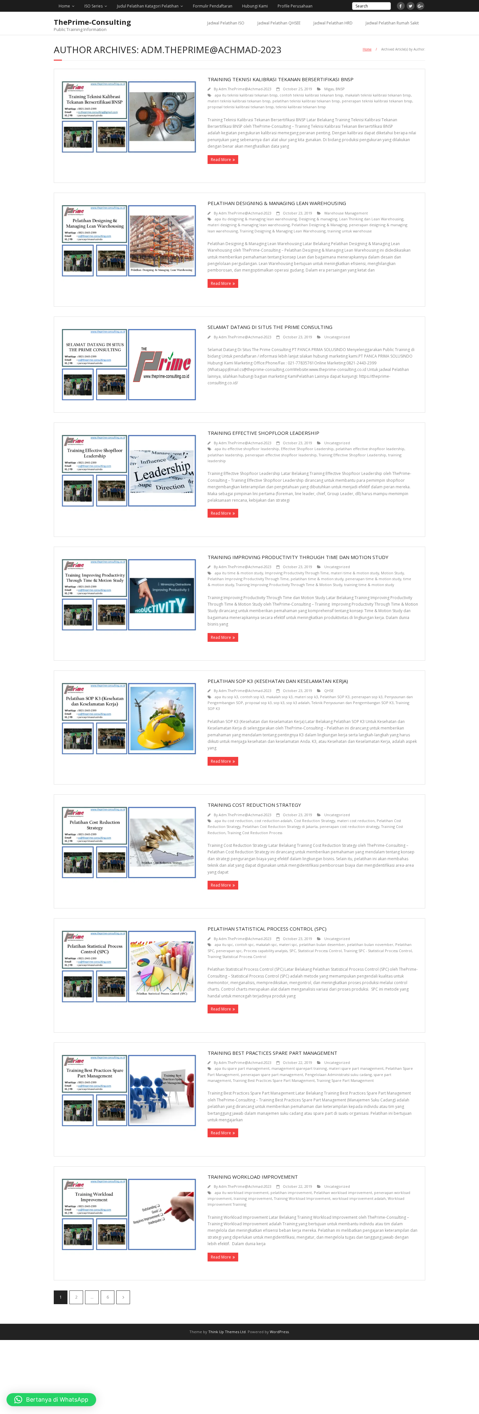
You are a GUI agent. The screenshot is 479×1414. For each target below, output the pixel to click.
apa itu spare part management (242, 1068)
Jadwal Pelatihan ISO (225, 23)
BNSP (340, 88)
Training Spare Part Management (345, 1080)
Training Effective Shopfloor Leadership (263, 433)
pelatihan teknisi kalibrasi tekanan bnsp (306, 100)
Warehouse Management (346, 213)
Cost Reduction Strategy (314, 820)
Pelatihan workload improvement (343, 1192)
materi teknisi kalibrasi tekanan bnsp (239, 100)
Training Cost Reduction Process (254, 832)
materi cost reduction (356, 820)
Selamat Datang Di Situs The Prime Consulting (270, 327)
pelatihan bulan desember (322, 944)
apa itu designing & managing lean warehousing (256, 218)
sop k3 (279, 702)
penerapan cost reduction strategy (349, 826)
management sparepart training (299, 1068)
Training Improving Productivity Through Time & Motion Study (289, 584)
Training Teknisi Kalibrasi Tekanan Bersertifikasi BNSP (281, 79)
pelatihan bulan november (370, 944)
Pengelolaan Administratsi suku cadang (338, 1074)
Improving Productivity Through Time (297, 572)
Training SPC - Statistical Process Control (378, 950)
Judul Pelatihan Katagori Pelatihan (148, 6)
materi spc (288, 944)
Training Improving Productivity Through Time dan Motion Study (298, 557)
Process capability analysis (265, 950)
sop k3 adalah (298, 702)
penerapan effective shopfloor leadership (281, 454)
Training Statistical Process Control (237, 956)
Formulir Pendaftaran (212, 6)
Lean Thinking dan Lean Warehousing (371, 218)
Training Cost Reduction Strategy (254, 805)
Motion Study (392, 572)
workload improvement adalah (359, 1198)
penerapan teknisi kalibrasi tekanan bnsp (377, 100)
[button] (51, 1399)
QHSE (329, 690)
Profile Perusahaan (295, 6)
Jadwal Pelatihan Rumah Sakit (392, 23)
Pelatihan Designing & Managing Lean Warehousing (277, 203)
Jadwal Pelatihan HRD (333, 23)
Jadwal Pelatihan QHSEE (278, 23)
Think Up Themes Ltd (227, 1331)
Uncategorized (337, 336)
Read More (221, 159)
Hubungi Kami (255, 6)
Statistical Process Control (320, 950)
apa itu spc (224, 944)
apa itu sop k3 (226, 696)
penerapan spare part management (272, 1074)
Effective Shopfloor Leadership (307, 448)
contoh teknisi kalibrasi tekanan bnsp (311, 95)
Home (64, 6)
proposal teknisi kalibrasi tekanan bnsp (241, 106)
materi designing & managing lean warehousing (249, 224)
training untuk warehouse (349, 230)
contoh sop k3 (252, 696)
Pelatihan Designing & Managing (319, 224)
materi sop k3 (306, 696)
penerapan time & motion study (373, 578)
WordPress (279, 1331)
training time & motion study (369, 584)
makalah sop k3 (279, 696)
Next (123, 1297)
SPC (292, 950)
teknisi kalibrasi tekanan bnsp (301, 106)
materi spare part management (356, 1068)
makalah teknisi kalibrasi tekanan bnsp (378, 95)
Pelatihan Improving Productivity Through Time (248, 578)
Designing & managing (318, 218)
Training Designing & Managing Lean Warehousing (283, 230)
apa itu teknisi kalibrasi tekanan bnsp (246, 95)
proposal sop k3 (258, 702)
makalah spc (266, 944)
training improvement (253, 1198)
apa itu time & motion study (239, 572)
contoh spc (244, 944)
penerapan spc (229, 950)
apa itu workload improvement (242, 1192)
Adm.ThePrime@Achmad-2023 (245, 88)
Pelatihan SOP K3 (335, 696)
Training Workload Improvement (253, 1176)
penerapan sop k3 (367, 696)
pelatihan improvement (291, 1192)
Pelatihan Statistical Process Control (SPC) (267, 928)
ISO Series (93, 6)
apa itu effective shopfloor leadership (247, 448)
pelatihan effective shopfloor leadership (370, 448)
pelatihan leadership (225, 454)
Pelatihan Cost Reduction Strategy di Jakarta (280, 826)
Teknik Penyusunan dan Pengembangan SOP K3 (353, 702)
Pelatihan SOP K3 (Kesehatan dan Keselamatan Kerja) (278, 681)
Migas (329, 88)
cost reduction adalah (273, 820)
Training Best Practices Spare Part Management (272, 1053)
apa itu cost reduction (234, 820)
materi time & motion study (355, 572)
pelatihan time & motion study (317, 578)
